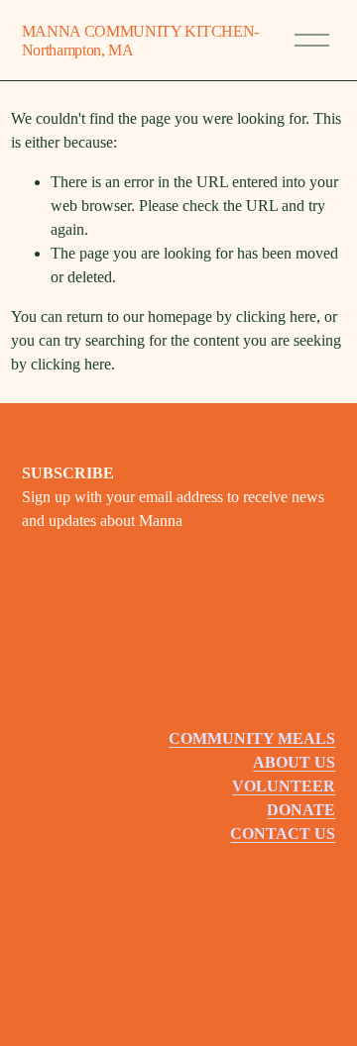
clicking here (276, 316)
